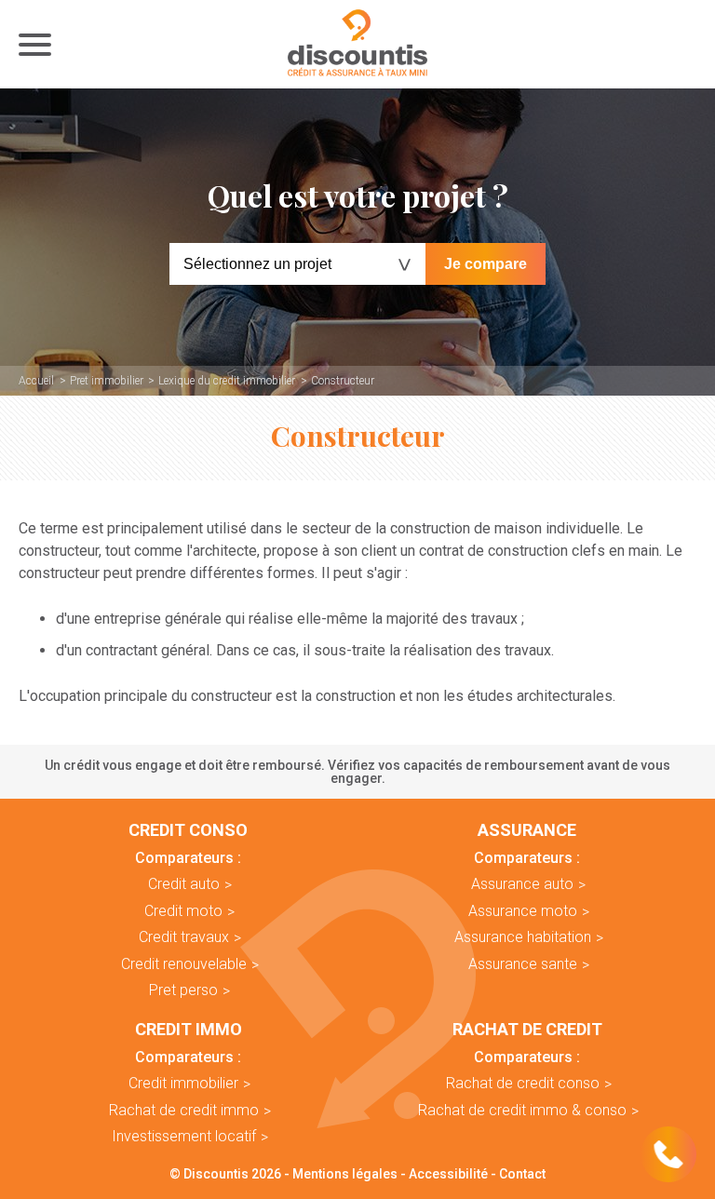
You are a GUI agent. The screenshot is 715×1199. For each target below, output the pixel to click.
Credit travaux (184, 937)
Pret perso (183, 990)
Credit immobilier (183, 1083)
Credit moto (183, 911)
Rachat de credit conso (523, 1083)
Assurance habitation (522, 937)
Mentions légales (345, 1173)
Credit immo (188, 1029)
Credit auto (184, 884)
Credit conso (188, 830)
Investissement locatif (184, 1136)
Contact (522, 1173)
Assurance (527, 830)
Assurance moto (522, 911)
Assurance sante (522, 964)
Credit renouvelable (184, 964)
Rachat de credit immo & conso (522, 1110)
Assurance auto (522, 884)
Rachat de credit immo (184, 1110)
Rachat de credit (527, 1029)
